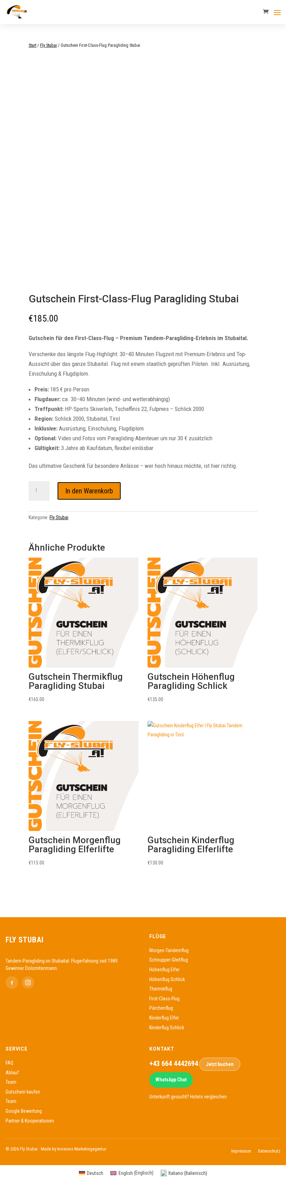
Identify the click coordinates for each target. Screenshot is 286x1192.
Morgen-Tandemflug (169, 950)
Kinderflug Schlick (166, 1027)
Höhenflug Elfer (164, 969)
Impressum (241, 1151)
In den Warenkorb (89, 491)
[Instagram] (28, 982)
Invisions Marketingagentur (81, 1148)
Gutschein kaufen (23, 1092)
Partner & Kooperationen (30, 1121)
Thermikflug (160, 989)
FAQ (9, 1063)
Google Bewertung (24, 1111)
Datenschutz (269, 1151)
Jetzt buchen (220, 1064)
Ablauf (12, 1072)
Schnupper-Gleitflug (168, 960)
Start (32, 45)
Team (11, 1082)
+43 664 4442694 (173, 1064)
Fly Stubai (48, 45)
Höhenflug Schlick (167, 979)
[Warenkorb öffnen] (267, 12)
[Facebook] (12, 982)
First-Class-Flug (164, 998)
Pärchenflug (161, 1008)
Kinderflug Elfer (164, 1018)
